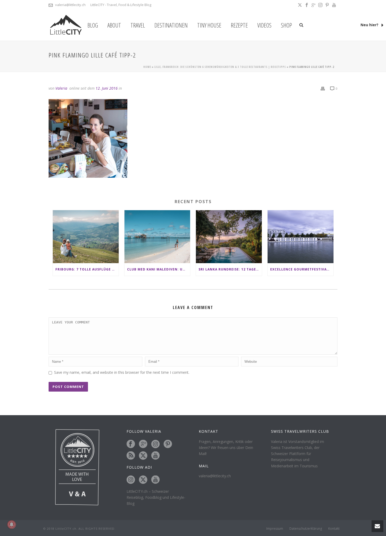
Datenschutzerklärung (305, 529)
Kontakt (334, 529)
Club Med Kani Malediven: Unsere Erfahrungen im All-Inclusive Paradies (158, 269)
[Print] (323, 88)
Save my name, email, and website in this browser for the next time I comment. (121, 372)
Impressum (274, 529)
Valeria (61, 88)
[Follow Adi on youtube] (155, 479)
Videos (264, 25)
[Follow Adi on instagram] (131, 479)
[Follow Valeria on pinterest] (168, 444)
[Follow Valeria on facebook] (131, 444)
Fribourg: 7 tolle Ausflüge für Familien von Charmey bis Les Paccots (87, 269)
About (114, 25)
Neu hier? (370, 24)
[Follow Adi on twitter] (143, 479)
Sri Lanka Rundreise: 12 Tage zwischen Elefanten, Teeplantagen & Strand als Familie (230, 269)
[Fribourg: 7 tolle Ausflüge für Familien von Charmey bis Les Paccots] (86, 236)
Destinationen (171, 25)
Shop (286, 25)
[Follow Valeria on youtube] (155, 455)
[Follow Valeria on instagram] (155, 444)
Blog (92, 25)
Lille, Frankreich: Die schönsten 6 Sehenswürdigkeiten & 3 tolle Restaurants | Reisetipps (220, 67)
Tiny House (209, 25)
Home (147, 67)
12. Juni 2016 (107, 88)
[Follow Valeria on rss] (131, 455)
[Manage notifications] (11, 524)
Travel (138, 25)
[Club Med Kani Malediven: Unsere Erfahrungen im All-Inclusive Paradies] (157, 236)
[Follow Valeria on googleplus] (143, 444)
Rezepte (239, 25)
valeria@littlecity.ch (70, 4)
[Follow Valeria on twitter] (143, 455)
